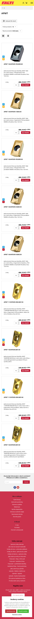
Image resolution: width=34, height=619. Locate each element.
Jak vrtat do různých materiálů (17, 547)
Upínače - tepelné (17, 573)
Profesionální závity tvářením (17, 581)
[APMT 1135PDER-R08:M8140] (17, 386)
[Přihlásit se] (23, 3)
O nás (17, 525)
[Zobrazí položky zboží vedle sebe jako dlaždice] (3, 36)
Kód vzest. (16, 31)
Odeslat (26, 482)
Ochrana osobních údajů (17, 512)
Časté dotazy (17, 499)
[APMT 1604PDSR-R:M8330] (17, 243)
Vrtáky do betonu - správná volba (17, 554)
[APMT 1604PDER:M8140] (17, 434)
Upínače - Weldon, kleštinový (17, 571)
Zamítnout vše (11, 611)
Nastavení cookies (17, 614)
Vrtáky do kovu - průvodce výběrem (17, 549)
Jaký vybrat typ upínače (17, 568)
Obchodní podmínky (17, 502)
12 (13, 27)
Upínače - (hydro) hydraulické (17, 576)
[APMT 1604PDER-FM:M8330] (17, 148)
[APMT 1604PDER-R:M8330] (17, 196)
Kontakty (17, 527)
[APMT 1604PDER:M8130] (17, 338)
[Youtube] (18, 487)
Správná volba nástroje (17, 544)
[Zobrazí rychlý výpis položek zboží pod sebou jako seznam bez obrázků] (8, 36)
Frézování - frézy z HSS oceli (17, 559)
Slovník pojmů (17, 516)
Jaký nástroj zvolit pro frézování (17, 556)
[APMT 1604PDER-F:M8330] (17, 100)
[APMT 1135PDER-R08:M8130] (17, 291)
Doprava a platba (17, 504)
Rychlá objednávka (17, 509)
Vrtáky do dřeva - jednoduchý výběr (17, 551)
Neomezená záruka (17, 514)
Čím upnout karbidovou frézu (17, 578)
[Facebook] (15, 487)
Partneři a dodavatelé (17, 530)
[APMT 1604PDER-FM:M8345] (17, 53)
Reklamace (17, 507)
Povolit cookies (23, 611)
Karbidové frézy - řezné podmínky (17, 566)
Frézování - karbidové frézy (17, 561)
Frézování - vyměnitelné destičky (17, 564)
